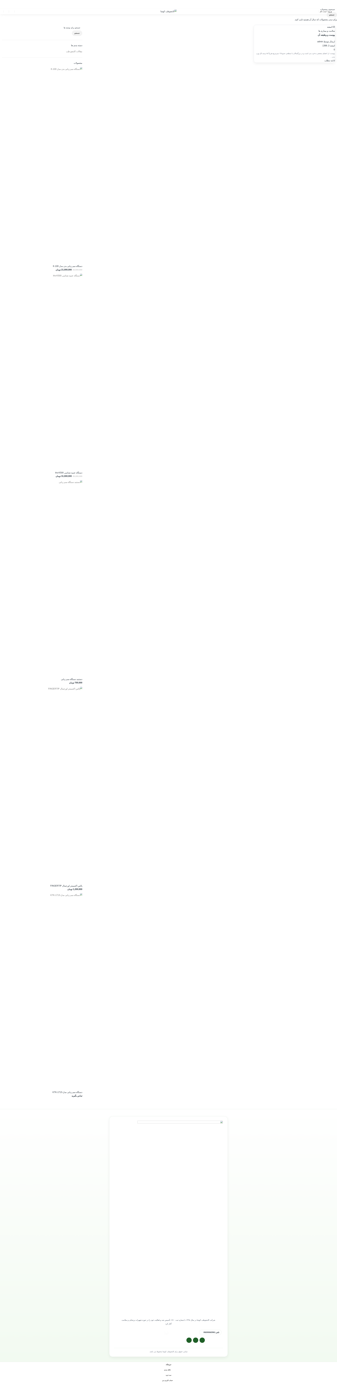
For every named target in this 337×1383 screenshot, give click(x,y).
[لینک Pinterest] (311, 4)
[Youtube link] (317, 4)
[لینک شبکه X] (327, 4)
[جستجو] (16, 11)
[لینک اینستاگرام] (322, 4)
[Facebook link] (332, 4)
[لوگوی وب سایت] (168, 11)
